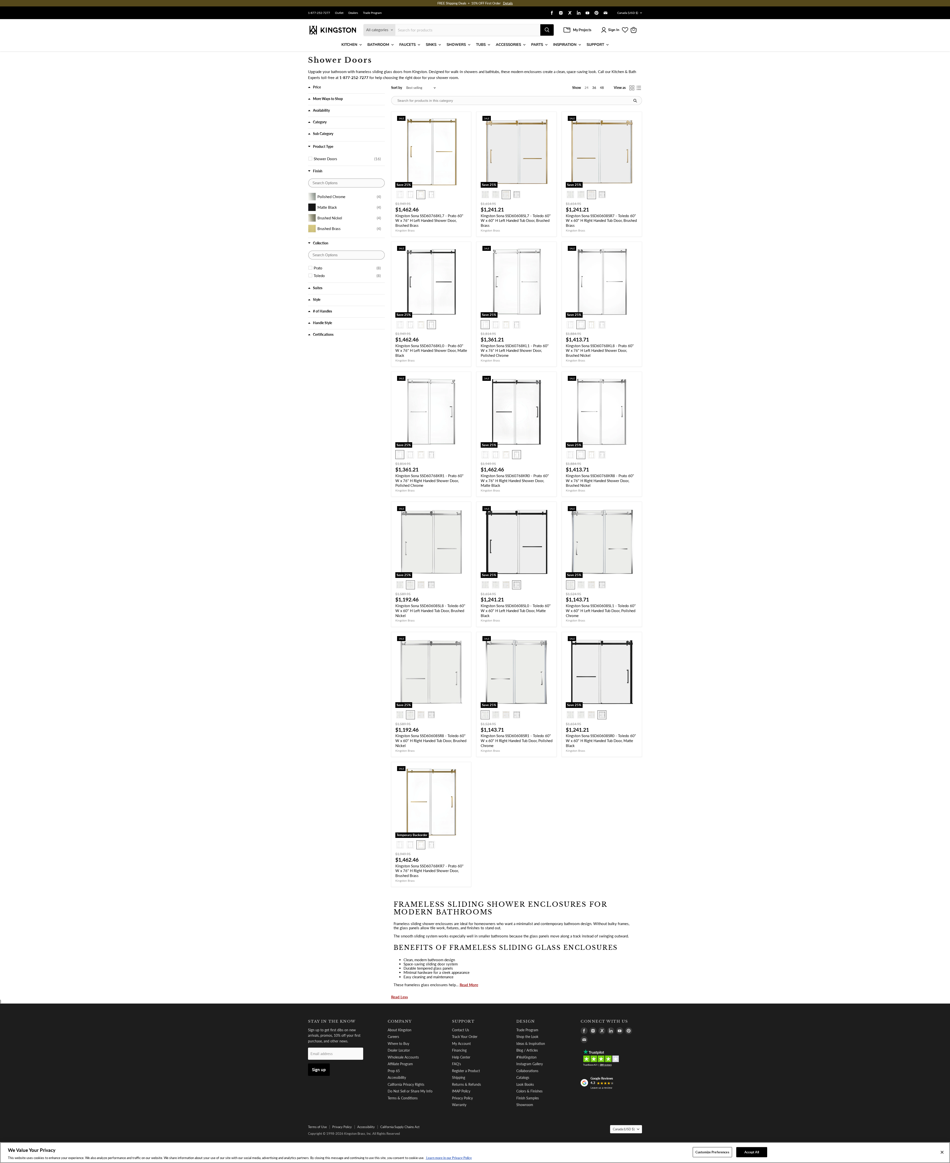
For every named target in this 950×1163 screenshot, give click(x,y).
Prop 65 (394, 1071)
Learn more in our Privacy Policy (449, 1158)
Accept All (751, 1152)
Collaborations (527, 1071)
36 (594, 88)
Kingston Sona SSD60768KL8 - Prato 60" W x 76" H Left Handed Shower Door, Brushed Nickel (600, 350)
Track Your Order (464, 1036)
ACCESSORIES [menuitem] (508, 44)
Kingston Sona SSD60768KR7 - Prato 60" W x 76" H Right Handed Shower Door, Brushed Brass (429, 871)
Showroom (524, 1105)
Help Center (461, 1057)
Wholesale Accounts (403, 1057)
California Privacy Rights (406, 1084)
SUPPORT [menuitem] (595, 44)
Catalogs (522, 1077)
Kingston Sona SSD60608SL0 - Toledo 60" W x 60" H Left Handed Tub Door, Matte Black (516, 610)
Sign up (319, 1069)
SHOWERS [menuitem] (456, 44)
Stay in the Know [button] (332, 1021)
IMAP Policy (461, 1091)
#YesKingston (526, 1057)
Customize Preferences (712, 1152)
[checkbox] (347, 159)
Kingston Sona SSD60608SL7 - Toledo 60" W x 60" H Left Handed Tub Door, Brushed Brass (516, 220)
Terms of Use (317, 1127)
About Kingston (399, 1030)
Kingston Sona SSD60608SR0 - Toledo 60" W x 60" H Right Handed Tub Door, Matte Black (601, 740)
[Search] (547, 30)
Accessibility (397, 1077)
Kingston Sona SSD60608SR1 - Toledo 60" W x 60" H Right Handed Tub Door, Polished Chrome (516, 740)
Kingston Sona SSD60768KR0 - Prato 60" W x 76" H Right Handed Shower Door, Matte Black (515, 480)
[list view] (638, 87)
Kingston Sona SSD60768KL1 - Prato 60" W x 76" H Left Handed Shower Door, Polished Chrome (515, 350)
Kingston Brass (405, 230)
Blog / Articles (527, 1050)
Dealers (353, 13)
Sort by (396, 88)
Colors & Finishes (529, 1091)
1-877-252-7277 (319, 13)
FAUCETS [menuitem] (407, 44)
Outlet (339, 13)
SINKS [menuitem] (431, 44)
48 (602, 88)
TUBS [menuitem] (481, 44)
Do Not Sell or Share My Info (410, 1091)
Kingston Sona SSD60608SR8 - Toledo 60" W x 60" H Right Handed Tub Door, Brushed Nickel (430, 740)
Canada (627, 13)
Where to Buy (398, 1043)
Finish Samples (527, 1098)
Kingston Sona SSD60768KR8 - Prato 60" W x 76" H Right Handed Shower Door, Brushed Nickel (600, 480)
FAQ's (456, 1064)
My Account (461, 1043)
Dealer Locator (399, 1050)
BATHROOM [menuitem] (378, 44)
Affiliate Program (400, 1064)
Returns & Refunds (466, 1084)
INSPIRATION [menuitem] (564, 44)
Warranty (459, 1105)
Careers (393, 1036)
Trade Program (372, 13)
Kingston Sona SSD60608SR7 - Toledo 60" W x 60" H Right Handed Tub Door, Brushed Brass (601, 220)
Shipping (458, 1077)
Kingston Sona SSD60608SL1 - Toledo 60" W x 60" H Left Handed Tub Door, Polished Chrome (601, 610)
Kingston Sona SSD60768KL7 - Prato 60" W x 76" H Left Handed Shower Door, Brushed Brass (429, 220)
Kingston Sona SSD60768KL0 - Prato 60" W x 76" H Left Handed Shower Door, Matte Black (431, 350)
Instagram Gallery (529, 1064)
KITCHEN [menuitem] (349, 44)
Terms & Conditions (403, 1098)
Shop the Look (527, 1036)
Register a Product (466, 1071)
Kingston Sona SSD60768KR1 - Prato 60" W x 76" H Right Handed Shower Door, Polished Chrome (429, 480)
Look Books (525, 1084)
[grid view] (631, 87)
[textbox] (346, 183)
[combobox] (467, 30)
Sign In (613, 29)
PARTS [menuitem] (537, 44)
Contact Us (460, 1030)
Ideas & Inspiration (530, 1043)
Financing (459, 1050)
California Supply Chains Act (400, 1127)
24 (587, 88)
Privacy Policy (462, 1098)
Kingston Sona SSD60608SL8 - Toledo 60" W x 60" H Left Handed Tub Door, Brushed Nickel (430, 610)
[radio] (399, 194)
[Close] (942, 1152)
